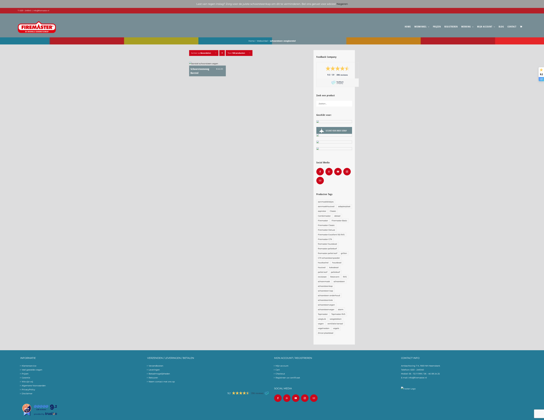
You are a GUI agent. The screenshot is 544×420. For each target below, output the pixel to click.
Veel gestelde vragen (32, 369)
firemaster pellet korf (327, 253)
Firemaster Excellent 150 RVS (331, 235)
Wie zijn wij (27, 381)
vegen (321, 324)
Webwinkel (262, 41)
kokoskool (334, 267)
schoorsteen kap (325, 291)
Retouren (153, 377)
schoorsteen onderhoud (329, 295)
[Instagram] (347, 171)
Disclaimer (27, 393)
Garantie (26, 377)
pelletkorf (335, 272)
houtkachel (323, 263)
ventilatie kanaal (335, 324)
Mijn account (282, 366)
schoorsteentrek (325, 300)
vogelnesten (323, 328)
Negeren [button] (342, 4)
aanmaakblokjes (325, 202)
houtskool (336, 263)
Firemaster (323, 221)
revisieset (322, 277)
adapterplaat (344, 206)
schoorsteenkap (325, 286)
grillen (344, 253)
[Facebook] (320, 171)
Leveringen (154, 369)
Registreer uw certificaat (288, 377)
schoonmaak (324, 281)
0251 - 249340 (417, 369)
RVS (345, 277)
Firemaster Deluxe (326, 230)
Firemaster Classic (326, 225)
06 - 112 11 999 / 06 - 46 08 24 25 (424, 373)
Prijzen (25, 373)
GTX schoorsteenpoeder (329, 258)
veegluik (322, 319)
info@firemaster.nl (41, 10)
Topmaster (323, 314)
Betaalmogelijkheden (159, 373)
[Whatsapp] (329, 171)
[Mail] (320, 180)
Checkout (280, 373)
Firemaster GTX (325, 239)
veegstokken (336, 319)
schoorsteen (339, 281)
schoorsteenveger (326, 309)
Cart (278, 369)
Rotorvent (334, 277)
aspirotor (322, 211)
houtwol (322, 267)
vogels (336, 328)
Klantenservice (29, 366)
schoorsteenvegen (326, 305)
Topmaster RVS (338, 314)
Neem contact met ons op (162, 381)
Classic (333, 211)
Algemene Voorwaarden (34, 385)
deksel (337, 216)
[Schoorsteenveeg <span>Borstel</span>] (203, 63)
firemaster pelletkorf (327, 249)
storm (340, 309)
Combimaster (324, 216)
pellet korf (322, 272)
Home (251, 41)
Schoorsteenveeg (200, 71)
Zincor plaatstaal (325, 333)
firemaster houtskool (327, 244)
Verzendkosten (156, 366)
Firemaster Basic (339, 221)
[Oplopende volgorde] (222, 53)
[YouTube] (338, 171)
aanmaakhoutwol (326, 206)
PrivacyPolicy (28, 389)
